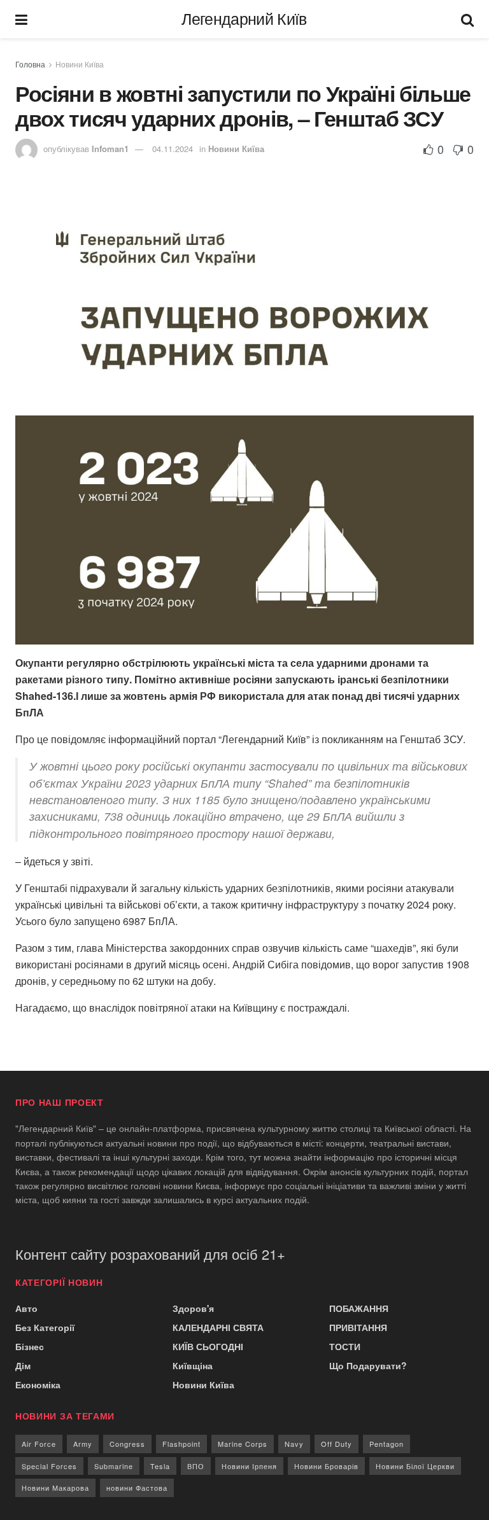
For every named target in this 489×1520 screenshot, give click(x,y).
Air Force (39, 1444)
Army (82, 1444)
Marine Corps (242, 1444)
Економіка (37, 1384)
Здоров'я (193, 1308)
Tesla (160, 1466)
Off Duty (336, 1444)
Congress (127, 1444)
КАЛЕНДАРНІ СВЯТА (218, 1327)
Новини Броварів (326, 1466)
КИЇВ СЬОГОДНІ (208, 1346)
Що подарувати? (368, 1365)
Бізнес (29, 1346)
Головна (30, 64)
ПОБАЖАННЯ (358, 1308)
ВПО (195, 1466)
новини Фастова (136, 1487)
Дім (23, 1365)
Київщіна (193, 1365)
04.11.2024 (172, 149)
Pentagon (386, 1444)
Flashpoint (181, 1444)
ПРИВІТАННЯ (358, 1327)
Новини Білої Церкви (415, 1466)
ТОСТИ (344, 1346)
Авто (26, 1308)
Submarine (113, 1466)
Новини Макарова (55, 1487)
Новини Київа (79, 64)
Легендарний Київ (243, 19)
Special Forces (49, 1466)
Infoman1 (110, 149)
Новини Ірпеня (249, 1466)
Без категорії (44, 1327)
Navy (294, 1444)
